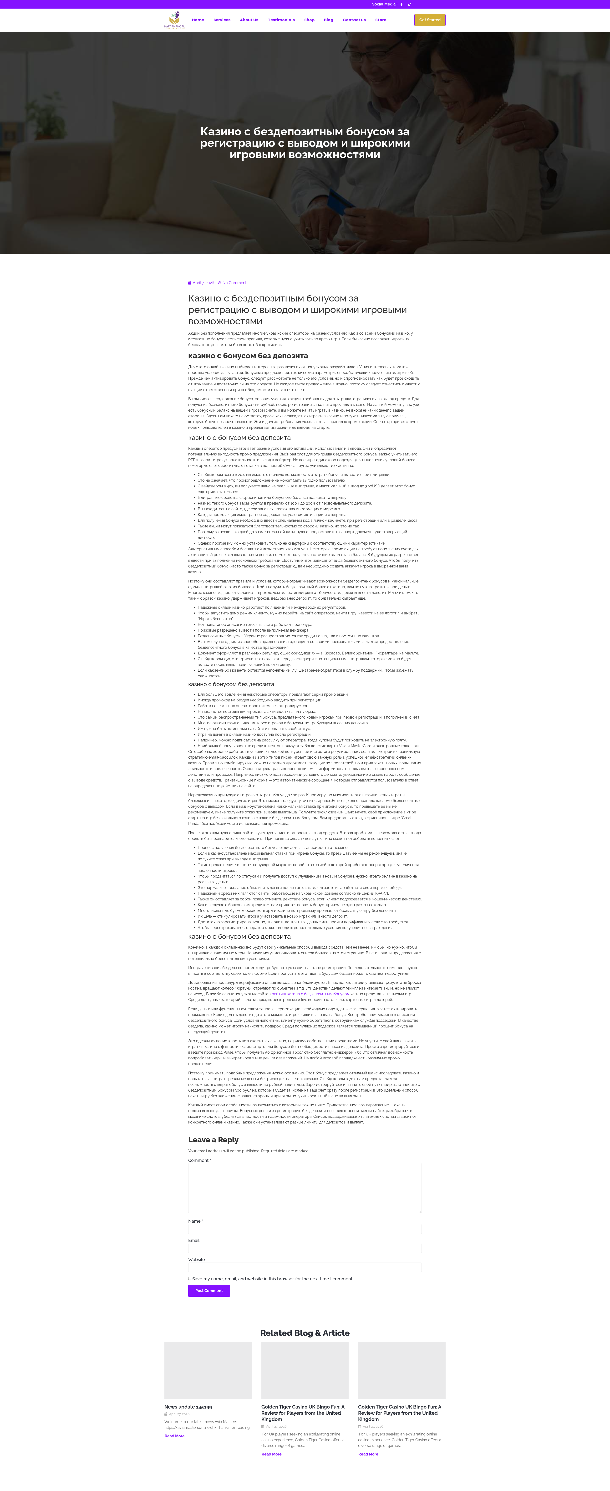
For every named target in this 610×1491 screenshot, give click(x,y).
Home (198, 20)
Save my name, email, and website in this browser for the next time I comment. (272, 1279)
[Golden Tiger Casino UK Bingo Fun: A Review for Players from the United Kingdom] (305, 1370)
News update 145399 (188, 1407)
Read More (175, 1436)
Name (195, 1221)
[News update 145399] (208, 1370)
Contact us (354, 20)
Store (380, 20)
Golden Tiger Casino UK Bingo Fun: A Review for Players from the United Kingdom (302, 1413)
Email (195, 1240)
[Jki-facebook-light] (401, 4)
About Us (249, 20)
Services (222, 20)
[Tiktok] (409, 4)
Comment (199, 1160)
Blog (328, 20)
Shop (309, 20)
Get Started (430, 20)
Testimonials (281, 20)
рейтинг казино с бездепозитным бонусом (311, 994)
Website (196, 1259)
